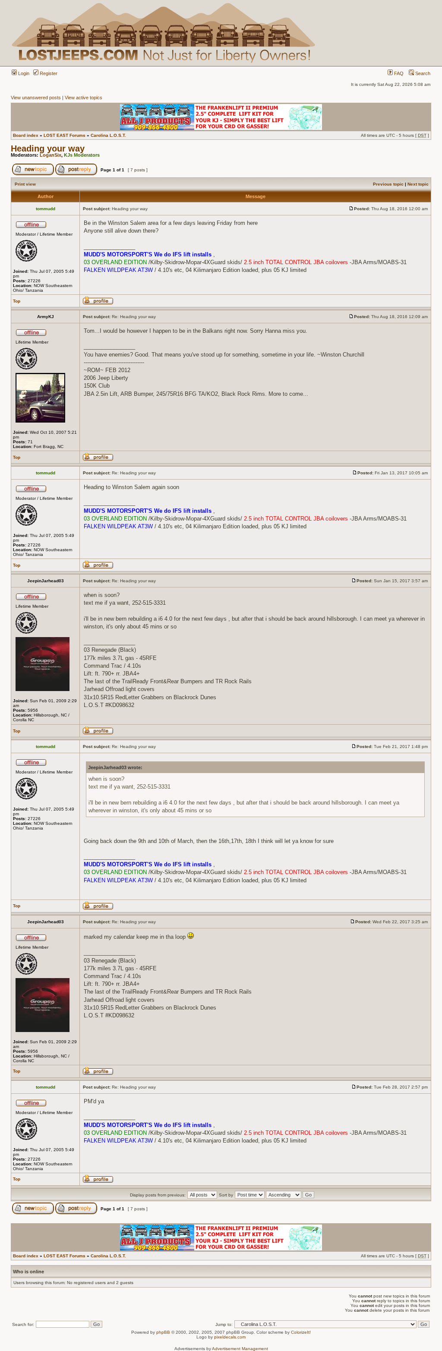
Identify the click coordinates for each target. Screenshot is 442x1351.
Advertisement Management (240, 1348)
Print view (25, 184)
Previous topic (388, 184)
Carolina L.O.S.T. (108, 135)
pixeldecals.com (230, 1337)
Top (16, 301)
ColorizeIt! (301, 1332)
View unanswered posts (36, 97)
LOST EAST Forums (64, 135)
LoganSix (50, 155)
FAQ (398, 73)
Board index (25, 135)
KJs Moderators (82, 155)
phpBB (163, 1332)
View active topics (83, 97)
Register (47, 73)
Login (23, 73)
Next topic (418, 184)
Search (422, 73)
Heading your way (48, 148)
